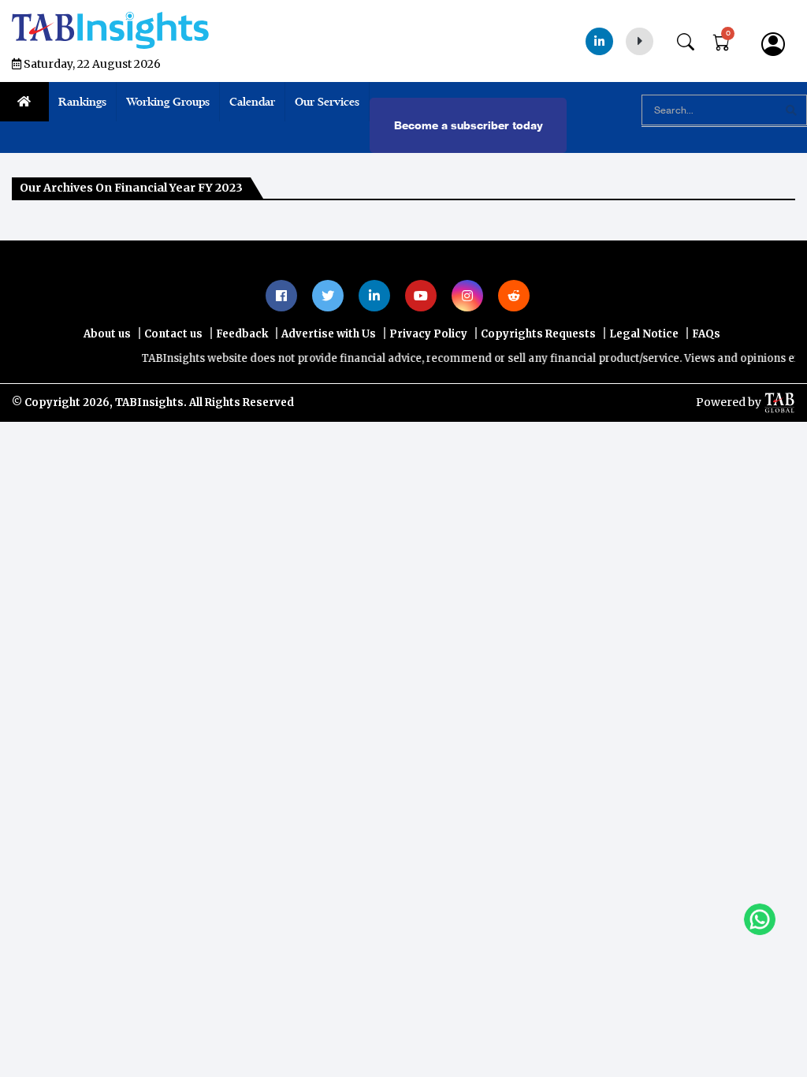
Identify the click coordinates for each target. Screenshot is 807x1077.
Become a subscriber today (468, 125)
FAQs (706, 334)
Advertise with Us (328, 334)
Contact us (173, 334)
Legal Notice (644, 334)
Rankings (82, 102)
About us (107, 334)
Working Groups (168, 102)
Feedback (242, 334)
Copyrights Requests (538, 334)
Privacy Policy (428, 334)
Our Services (327, 102)
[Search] (693, 38)
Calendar (252, 102)
